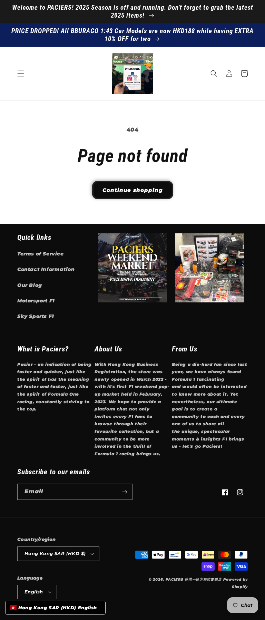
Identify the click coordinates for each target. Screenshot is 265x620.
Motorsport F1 (36, 301)
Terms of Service (40, 254)
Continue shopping (132, 190)
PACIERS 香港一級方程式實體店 (194, 579)
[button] (20, 73)
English (33, 591)
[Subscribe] (124, 492)
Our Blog (29, 285)
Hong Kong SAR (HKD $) (55, 553)
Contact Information (46, 269)
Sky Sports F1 (35, 316)
